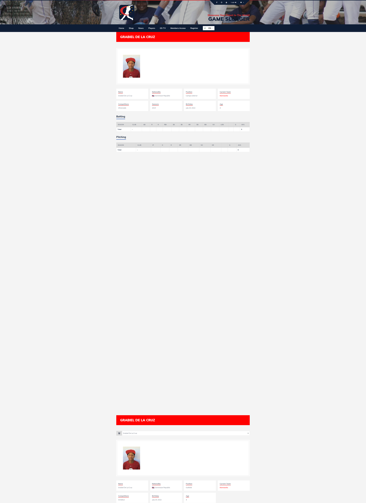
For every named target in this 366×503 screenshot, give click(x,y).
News (141, 28)
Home (121, 28)
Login (232, 2)
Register (194, 28)
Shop (131, 28)
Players (151, 28)
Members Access (178, 28)
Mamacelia (224, 96)
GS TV (163, 28)
